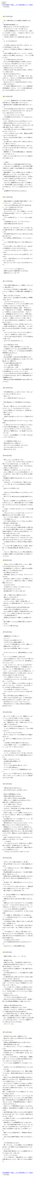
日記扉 (31, 5)
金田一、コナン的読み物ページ (19, 5)
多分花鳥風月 (6, 1172)
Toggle (4, 3)
